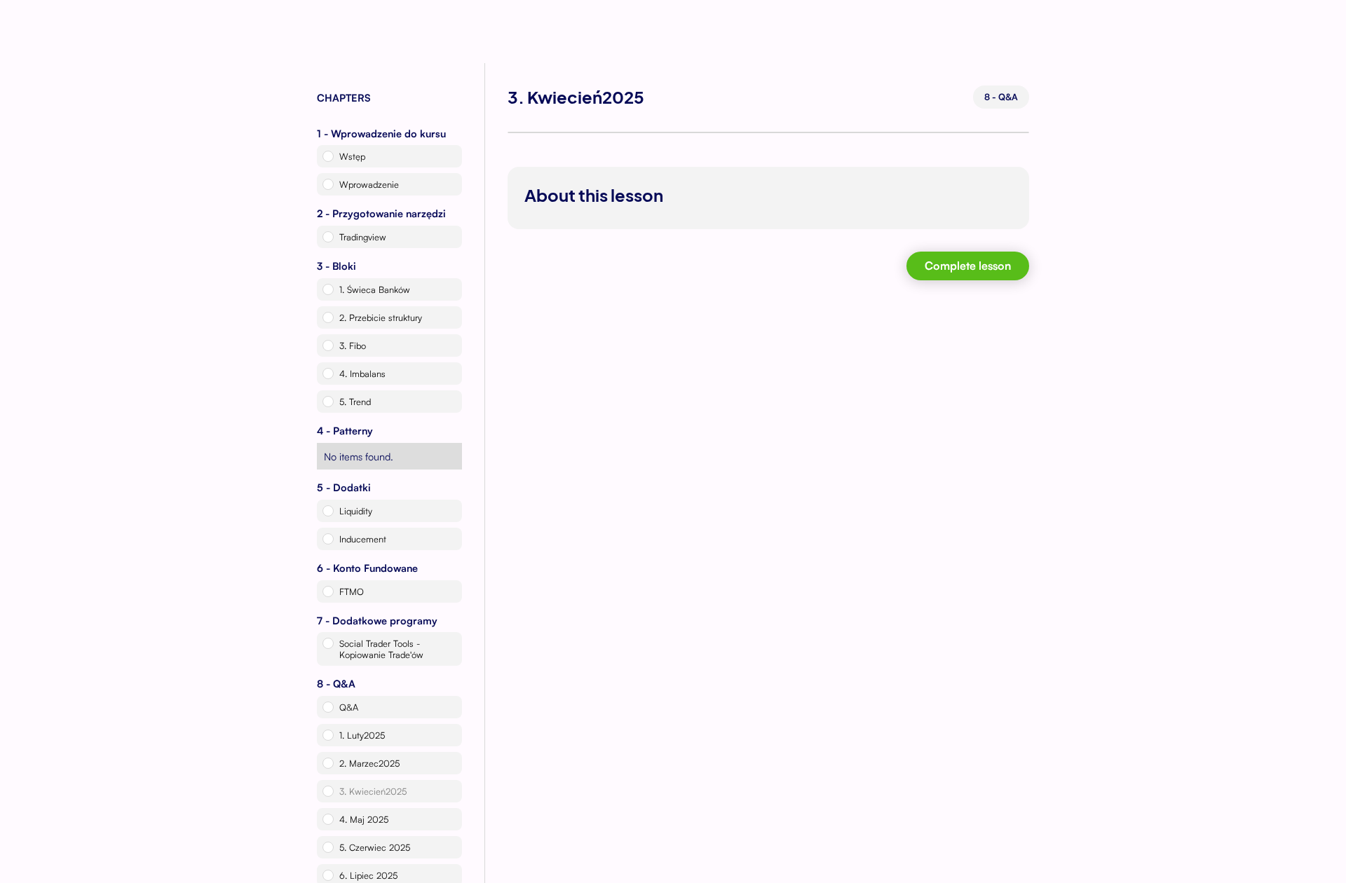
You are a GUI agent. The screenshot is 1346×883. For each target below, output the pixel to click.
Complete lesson (968, 266)
